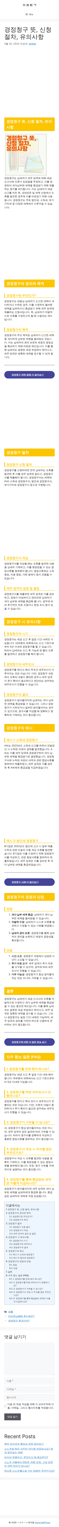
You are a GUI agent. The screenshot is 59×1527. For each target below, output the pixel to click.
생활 (10, 1311)
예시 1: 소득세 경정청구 (23, 1254)
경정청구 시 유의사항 (18, 1237)
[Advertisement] (29, 80)
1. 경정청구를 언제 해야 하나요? (27, 1279)
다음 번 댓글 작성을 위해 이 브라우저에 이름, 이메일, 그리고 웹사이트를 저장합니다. (30, 1406)
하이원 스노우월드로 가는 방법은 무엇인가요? (29, 1470)
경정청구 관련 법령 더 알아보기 (28, 374)
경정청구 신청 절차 (21, 1227)
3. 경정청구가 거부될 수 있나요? (28, 1289)
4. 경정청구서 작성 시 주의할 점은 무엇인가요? (32, 1293)
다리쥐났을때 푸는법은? (21, 1316)
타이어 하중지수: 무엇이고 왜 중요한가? (26, 1457)
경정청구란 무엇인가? (22, 1216)
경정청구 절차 (15, 1223)
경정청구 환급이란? (19, 1320)
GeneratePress (42, 1522)
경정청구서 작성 (20, 1230)
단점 (15, 1268)
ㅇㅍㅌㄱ (29, 5)
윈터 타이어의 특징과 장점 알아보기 (24, 1443)
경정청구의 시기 (20, 1241)
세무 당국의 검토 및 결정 (24, 1233)
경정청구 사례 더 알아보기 (25, 882)
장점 (15, 1265)
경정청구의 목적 (20, 1220)
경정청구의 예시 (16, 1251)
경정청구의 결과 (20, 1247)
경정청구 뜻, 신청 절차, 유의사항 (23, 1209)
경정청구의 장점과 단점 (19, 1261)
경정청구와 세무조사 (22, 1244)
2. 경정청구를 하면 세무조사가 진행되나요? (31, 1284)
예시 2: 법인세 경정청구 (24, 1258)
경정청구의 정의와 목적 (19, 1213)
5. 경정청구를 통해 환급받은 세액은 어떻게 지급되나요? (31, 1300)
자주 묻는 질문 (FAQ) (18, 1275)
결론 (10, 1271)
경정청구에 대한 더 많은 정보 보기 (29, 1042)
